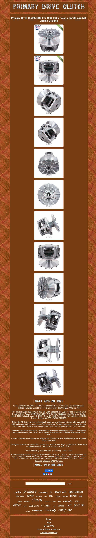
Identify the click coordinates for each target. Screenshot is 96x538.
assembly (50, 510)
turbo (73, 495)
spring (61, 505)
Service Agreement (48, 533)
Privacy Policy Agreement (48, 529)
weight (57, 496)
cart (54, 506)
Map (49, 523)
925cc (77, 501)
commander (37, 510)
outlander (67, 501)
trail (25, 506)
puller (18, 491)
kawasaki (20, 496)
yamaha (26, 501)
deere (59, 501)
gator (20, 501)
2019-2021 (34, 506)
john (45, 496)
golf (80, 496)
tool (51, 495)
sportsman (76, 491)
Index (48, 519)
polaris (79, 505)
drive (17, 505)
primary (30, 491)
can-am (60, 491)
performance (47, 501)
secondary (43, 492)
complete (65, 510)
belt (69, 505)
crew (54, 501)
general (65, 496)
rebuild (28, 511)
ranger (46, 505)
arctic (30, 495)
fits (51, 492)
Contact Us (49, 526)
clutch (37, 500)
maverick (39, 496)
